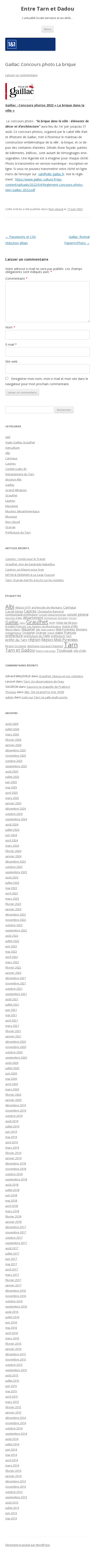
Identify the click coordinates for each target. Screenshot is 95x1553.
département (33, 617)
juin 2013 (11, 1513)
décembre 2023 (15, 861)
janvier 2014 (13, 1476)
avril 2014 (11, 1460)
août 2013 (11, 1502)
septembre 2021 (16, 994)
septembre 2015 (16, 1370)
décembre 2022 (15, 914)
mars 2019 (12, 1148)
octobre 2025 (14, 761)
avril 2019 (11, 1142)
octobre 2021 (14, 989)
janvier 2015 (13, 1412)
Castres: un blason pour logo (24, 569)
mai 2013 (11, 1518)
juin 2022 (11, 946)
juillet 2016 (12, 1317)
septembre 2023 (16, 872)
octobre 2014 (14, 1428)
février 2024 (13, 851)
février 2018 (13, 1216)
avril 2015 (11, 1396)
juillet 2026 (12, 729)
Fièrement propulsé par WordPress (27, 1545)
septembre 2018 (16, 1179)
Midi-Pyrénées (65, 629)
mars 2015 (12, 1402)
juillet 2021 (12, 1004)
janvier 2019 (13, 1158)
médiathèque (13, 632)
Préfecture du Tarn (18, 532)
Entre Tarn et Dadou (47, 8)
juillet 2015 (12, 1381)
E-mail (11, 344)
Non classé (56, 209)
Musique (11, 516)
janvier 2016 (13, 1349)
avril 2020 (11, 1084)
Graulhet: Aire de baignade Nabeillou (30, 564)
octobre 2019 (14, 1116)
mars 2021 (12, 1026)
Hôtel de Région (66, 623)
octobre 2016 (14, 1301)
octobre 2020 (14, 1052)
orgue (51, 632)
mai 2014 (11, 1455)
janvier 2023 (13, 909)
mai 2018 (11, 1200)
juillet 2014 (12, 1444)
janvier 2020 (13, 1100)
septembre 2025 (16, 766)
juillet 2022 (12, 941)
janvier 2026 (13, 745)
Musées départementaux (22, 511)
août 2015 (11, 1375)
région (34, 639)
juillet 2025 (12, 777)
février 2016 (13, 1344)
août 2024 (11, 824)
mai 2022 (11, 952)
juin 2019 (11, 1132)
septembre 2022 (16, 930)
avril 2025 (11, 793)
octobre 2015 (14, 1365)
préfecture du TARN (37, 636)
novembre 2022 (15, 920)
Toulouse (64, 650)
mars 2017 (12, 1275)
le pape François (15, 626)
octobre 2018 (14, 1174)
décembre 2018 (15, 1163)
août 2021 (11, 999)
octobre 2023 (14, 867)
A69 (7, 437)
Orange (10, 527)
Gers (22, 622)
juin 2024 (11, 835)
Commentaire (16, 278)
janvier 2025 (13, 803)
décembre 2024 (15, 808)
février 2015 (13, 1407)
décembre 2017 (15, 1227)
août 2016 (11, 1312)
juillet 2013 (12, 1508)
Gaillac (9, 485)
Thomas (10, 692)
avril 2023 (11, 893)
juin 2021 (11, 1010)
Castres (10, 464)
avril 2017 (11, 1269)
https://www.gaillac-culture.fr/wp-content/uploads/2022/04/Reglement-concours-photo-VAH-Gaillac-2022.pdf (44, 184)
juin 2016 (11, 1322)
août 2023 (11, 877)
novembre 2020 (15, 1047)
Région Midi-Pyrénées (59, 639)
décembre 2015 (15, 1354)
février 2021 (13, 1031)
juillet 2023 (12, 883)
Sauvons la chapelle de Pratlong (48, 687)
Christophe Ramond (50, 611)
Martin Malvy (13, 629)
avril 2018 (11, 1206)
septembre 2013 (16, 1497)
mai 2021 (11, 1015)
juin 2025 (11, 782)
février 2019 (13, 1153)
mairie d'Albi (70, 626)
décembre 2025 (15, 750)
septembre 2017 (16, 1243)
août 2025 (11, 771)
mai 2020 (11, 1079)
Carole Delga (14, 611)
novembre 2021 (15, 983)
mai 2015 (11, 1391)
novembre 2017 (15, 1232)
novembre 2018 (15, 1169)
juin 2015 (11, 1386)
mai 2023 (11, 888)
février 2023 (13, 904)
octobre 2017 (14, 1238)
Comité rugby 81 (16, 469)
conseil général (77, 614)
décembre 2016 (15, 1291)
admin (9, 697)
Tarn (71, 644)
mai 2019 (11, 1137)
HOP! (52, 622)
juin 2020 (11, 1073)
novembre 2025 (15, 756)
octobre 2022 (14, 925)
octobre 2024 (14, 814)
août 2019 (11, 1121)
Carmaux (11, 458)
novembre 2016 (15, 1296)
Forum (73, 618)
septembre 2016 (16, 1306)
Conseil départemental (52, 614)
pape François (65, 632)
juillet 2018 (12, 1190)
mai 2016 (11, 1328)
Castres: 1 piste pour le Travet (25, 559)
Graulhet (11, 495)
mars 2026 (12, 734)
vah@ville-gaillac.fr (51, 174)
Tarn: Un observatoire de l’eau (43, 681)
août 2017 (11, 1248)
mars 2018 (12, 1211)
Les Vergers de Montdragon (44, 626)
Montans (81, 629)
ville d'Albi (79, 650)
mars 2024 (12, 846)
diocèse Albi (13, 479)
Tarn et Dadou (20, 650)
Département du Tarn (19, 474)
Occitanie (28, 633)
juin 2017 (11, 1259)
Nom (10, 327)
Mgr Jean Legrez (45, 629)
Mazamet (11, 506)
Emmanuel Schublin (56, 618)
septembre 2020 (16, 1057)
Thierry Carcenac (46, 650)
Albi (7, 453)
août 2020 (11, 1063)
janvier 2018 (13, 1222)
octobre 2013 (14, 1492)
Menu (47, 29)
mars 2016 (12, 1338)
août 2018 (11, 1185)
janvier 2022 (13, 973)
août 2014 (11, 1439)
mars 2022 (12, 962)
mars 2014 (12, 1465)
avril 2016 (11, 1333)
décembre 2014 (15, 1418)
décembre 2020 (15, 1042)
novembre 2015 (15, 1359)
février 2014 (13, 1471)
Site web (11, 361)
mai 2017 (11, 1264)
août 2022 (11, 936)
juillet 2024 (12, 830)
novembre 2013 (15, 1487)
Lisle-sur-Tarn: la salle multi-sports (45, 697)
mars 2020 (12, 1089)
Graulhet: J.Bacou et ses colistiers (61, 676)
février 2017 (13, 1280)
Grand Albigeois (16, 490)
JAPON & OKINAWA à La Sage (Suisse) (30, 575)
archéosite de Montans (47, 607)
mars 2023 (12, 899)
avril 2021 (11, 1020)
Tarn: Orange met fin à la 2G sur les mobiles (34, 580)
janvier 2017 (13, 1285)
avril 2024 (11, 840)
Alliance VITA (23, 607)
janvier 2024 (13, 856)
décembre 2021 (15, 978)
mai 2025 (11, 787)
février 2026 (13, 740)
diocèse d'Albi (13, 618)
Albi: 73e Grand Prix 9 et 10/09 (44, 692)
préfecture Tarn (61, 636)
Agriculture (12, 448)
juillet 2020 (12, 1068)
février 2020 (13, 1095)
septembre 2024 (16, 819)
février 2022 (13, 967)
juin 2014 (11, 1449)
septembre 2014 (16, 1434)
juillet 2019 (12, 1126)
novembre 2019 (15, 1110)
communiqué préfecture (21, 614)
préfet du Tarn (16, 639)
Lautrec (10, 501)
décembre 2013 (15, 1481)
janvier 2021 (13, 1036)
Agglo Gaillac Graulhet (20, 442)
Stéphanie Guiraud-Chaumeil (45, 646)
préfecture (14, 635)
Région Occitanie (15, 646)
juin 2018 (11, 1195)
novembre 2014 (15, 1423)
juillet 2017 (12, 1253)
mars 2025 (12, 798)
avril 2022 (11, 957)
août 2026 (11, 724)
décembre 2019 (15, 1105)
